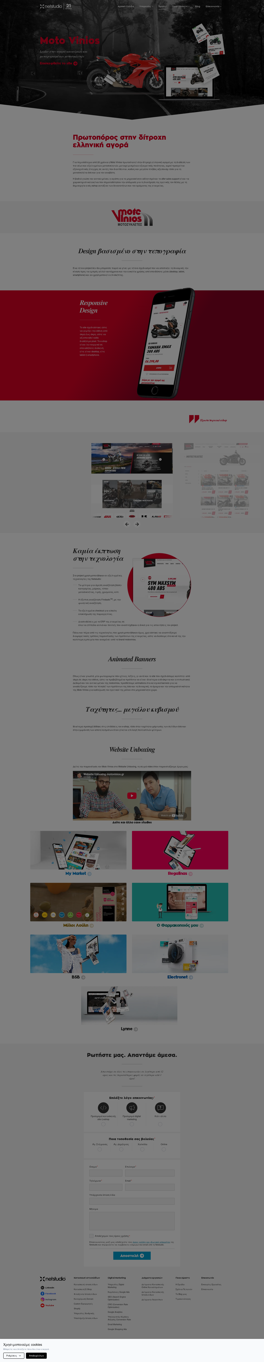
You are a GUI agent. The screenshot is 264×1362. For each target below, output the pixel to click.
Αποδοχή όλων (36, 1355)
